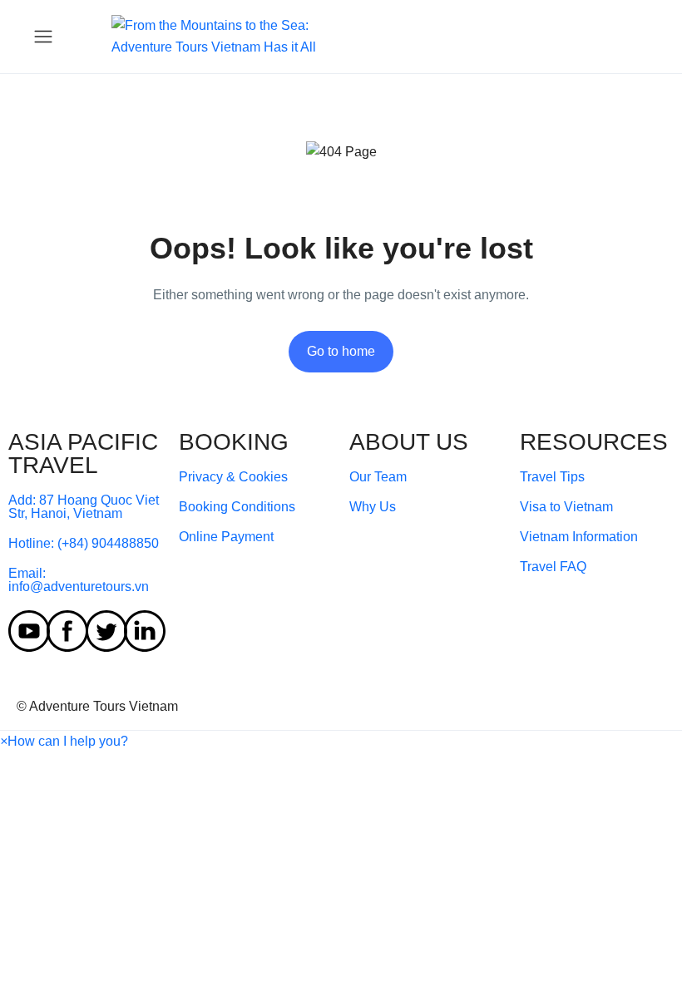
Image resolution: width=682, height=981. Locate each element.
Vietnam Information (579, 537)
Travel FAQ (553, 567)
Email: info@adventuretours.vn (78, 580)
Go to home (341, 351)
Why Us (372, 507)
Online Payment (226, 537)
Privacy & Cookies (233, 477)
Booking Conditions (237, 507)
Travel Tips (552, 477)
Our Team (378, 477)
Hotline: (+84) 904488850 (83, 543)
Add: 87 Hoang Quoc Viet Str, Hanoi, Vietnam (83, 506)
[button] (64, 741)
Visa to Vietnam (566, 507)
